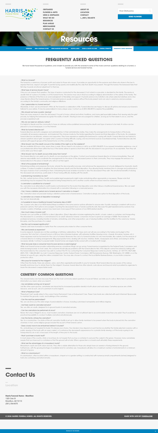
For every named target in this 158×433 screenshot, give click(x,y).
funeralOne (147, 416)
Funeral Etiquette (105, 48)
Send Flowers (135, 17)
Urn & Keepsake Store (42, 48)
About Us (84, 9)
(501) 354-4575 (88, 18)
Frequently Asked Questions (123, 48)
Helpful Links (75, 48)
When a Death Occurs (89, 48)
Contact (84, 15)
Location (84, 12)
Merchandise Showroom (59, 48)
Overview (29, 48)
